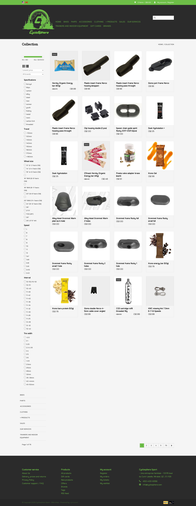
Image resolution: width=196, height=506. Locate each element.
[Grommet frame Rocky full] (128, 200)
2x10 (28, 270)
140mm (29, 143)
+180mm (29, 157)
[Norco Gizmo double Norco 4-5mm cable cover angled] (96, 291)
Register (103, 473)
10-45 (28, 288)
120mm (29, 136)
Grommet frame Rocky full (127, 218)
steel (28, 97)
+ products (111, 22)
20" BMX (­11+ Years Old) (33, 200)
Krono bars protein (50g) (63, 308)
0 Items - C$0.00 (144, 2)
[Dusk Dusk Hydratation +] (160, 110)
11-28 (28, 315)
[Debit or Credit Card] (171, 502)
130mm (29, 140)
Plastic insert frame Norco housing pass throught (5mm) (127, 84)
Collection (169, 44)
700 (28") (29, 214)
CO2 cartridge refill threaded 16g (124, 309)
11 (27, 249)
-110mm (29, 133)
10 (27, 246)
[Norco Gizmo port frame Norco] (160, 65)
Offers (64, 483)
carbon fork (30, 121)
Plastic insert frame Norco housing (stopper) (95, 84)
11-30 (28, 312)
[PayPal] (165, 502)
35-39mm (30, 378)
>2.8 (27, 361)
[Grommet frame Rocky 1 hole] (128, 246)
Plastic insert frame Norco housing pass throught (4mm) (63, 129)
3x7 (27, 256)
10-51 (28, 285)
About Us (26, 473)
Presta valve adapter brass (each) (128, 174)
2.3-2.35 (29, 348)
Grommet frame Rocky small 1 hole (62, 264)
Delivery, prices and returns (34, 476)
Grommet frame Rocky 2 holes (94, 264)
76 (166, 445)
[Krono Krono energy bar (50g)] (160, 246)
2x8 (27, 263)
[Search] (155, 18)
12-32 (28, 325)
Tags (63, 490)
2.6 (27, 358)
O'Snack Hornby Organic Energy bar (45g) (94, 174)
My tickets (104, 480)
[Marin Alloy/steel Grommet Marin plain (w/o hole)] (64, 200)
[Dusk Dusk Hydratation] (64, 155)
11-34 (28, 305)
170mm (29, 153)
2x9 (27, 266)
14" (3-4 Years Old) (33, 169)
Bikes (66, 22)
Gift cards (95, 26)
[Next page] (171, 445)
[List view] (27, 66)
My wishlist (105, 483)
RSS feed (65, 493)
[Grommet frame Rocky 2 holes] (96, 246)
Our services (134, 22)
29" (27, 217)
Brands (107, 26)
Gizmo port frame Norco (158, 83)
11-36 (28, 302)
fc (26, 2)
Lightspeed (74, 502)
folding (28, 111)
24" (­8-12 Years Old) (33, 204)
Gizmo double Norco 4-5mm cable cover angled (94, 309)
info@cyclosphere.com (152, 485)
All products (66, 473)
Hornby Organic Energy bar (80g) (62, 84)
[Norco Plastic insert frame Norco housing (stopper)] (96, 65)
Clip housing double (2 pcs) (95, 128)
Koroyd (29, 84)
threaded (29, 124)
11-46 (28, 292)
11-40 (28, 298)
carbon (28, 91)
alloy (28, 94)
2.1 (27, 341)
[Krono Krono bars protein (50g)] (64, 291)
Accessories (85, 22)
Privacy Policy (28, 480)
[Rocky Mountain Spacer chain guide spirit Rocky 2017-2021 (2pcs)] (128, 110)
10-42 (28, 329)
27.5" (28, 210)
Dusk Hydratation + (156, 128)
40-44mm (30, 381)
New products (67, 480)
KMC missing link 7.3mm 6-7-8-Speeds (158, 309)
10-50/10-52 (31, 282)
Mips (28, 87)
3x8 (27, 260)
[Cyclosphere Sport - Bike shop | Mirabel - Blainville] (38, 22)
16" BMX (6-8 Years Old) (31, 179)
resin (28, 118)
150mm (29, 146)
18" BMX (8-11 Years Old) (31, 189)
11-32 (28, 309)
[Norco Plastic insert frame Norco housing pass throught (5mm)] (128, 65)
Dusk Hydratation (59, 173)
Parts (74, 22)
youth (28, 108)
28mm (28, 371)
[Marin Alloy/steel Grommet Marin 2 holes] (96, 200)
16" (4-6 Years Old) (33, 172)
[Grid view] (23, 66)
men (27, 101)
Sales (122, 22)
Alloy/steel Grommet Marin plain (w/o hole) (64, 219)
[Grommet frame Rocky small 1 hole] (64, 246)
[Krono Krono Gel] (160, 155)
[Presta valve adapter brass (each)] (128, 155)
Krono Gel (152, 173)
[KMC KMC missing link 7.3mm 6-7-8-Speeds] (160, 291)
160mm (29, 150)
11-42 (28, 295)
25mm (28, 368)
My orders (104, 476)
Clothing (98, 22)
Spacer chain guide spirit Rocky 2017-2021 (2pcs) (126, 129)
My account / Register (165, 2)
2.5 (27, 354)
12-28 (28, 322)
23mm (28, 364)
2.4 (27, 351)
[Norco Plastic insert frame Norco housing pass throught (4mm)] (64, 110)
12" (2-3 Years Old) (33, 165)
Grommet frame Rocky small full (158, 219)
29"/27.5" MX (31, 221)
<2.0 (28, 337)
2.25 (27, 344)
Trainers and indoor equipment (71, 26)
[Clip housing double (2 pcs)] (96, 110)
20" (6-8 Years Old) (33, 194)
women (29, 104)
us (23, 2)
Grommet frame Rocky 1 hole (126, 264)
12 (27, 253)
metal (28, 114)
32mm (28, 374)
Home (58, 22)
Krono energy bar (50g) (158, 263)
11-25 (28, 319)
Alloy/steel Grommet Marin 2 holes (96, 219)
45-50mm (30, 384)
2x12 (28, 273)
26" (27, 207)
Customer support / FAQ (33, 483)
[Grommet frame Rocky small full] (160, 200)
